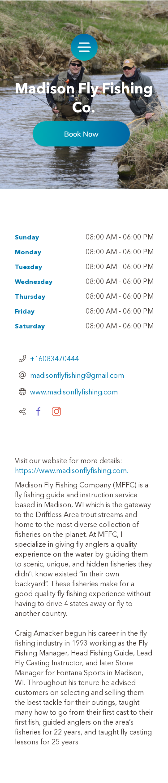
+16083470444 (54, 358)
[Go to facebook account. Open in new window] (38, 411)
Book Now (81, 133)
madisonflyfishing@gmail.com (77, 375)
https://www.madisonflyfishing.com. (71, 470)
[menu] (84, 47)
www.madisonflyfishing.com (74, 391)
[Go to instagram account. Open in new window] (56, 411)
